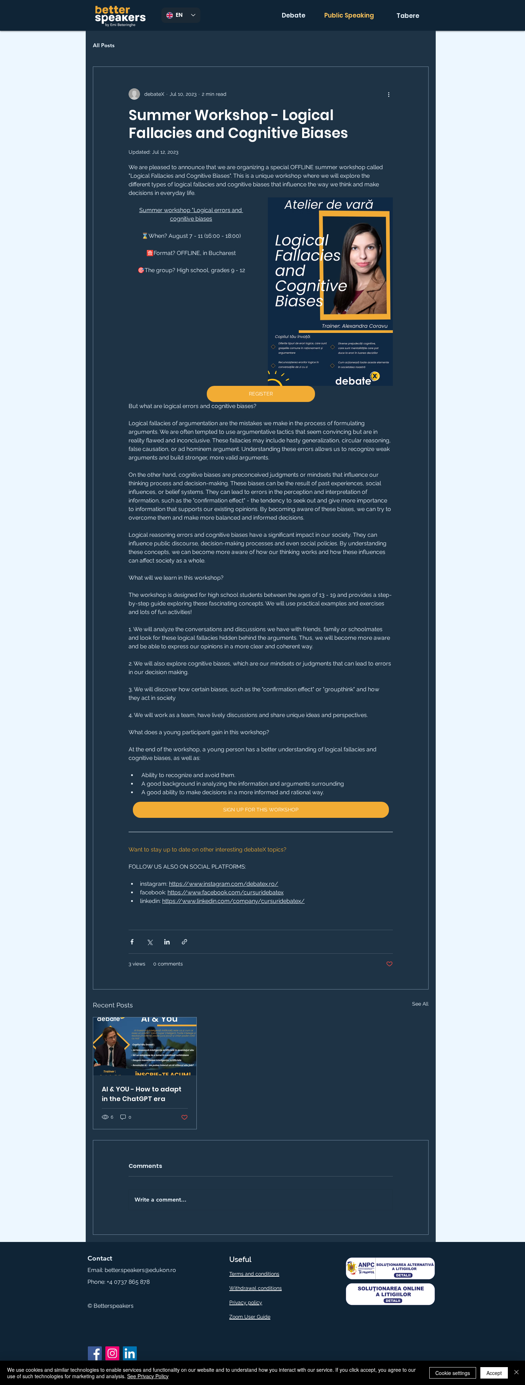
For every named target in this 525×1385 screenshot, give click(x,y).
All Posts (104, 45)
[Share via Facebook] (132, 941)
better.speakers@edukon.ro (140, 1270)
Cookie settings (452, 1372)
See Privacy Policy (148, 1376)
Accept (494, 1372)
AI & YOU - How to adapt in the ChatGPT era (141, 1094)
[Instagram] (112, 1353)
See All (420, 1004)
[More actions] (388, 94)
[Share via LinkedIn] (167, 941)
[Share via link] (184, 941)
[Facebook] (95, 1353)
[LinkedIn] (130, 1353)
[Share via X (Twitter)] (149, 941)
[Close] (516, 1372)
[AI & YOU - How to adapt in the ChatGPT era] (144, 1046)
